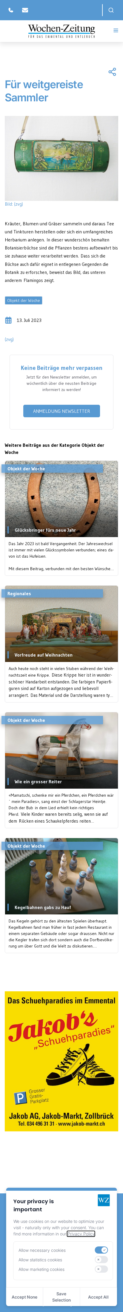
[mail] (25, 10)
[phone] (11, 10)
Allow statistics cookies (40, 1259)
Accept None (24, 1296)
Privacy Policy (81, 1233)
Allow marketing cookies (41, 1269)
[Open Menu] (116, 30)
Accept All (98, 1296)
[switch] (101, 1250)
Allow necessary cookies (42, 1250)
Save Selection (61, 1296)
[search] (111, 10)
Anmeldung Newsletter (61, 411)
